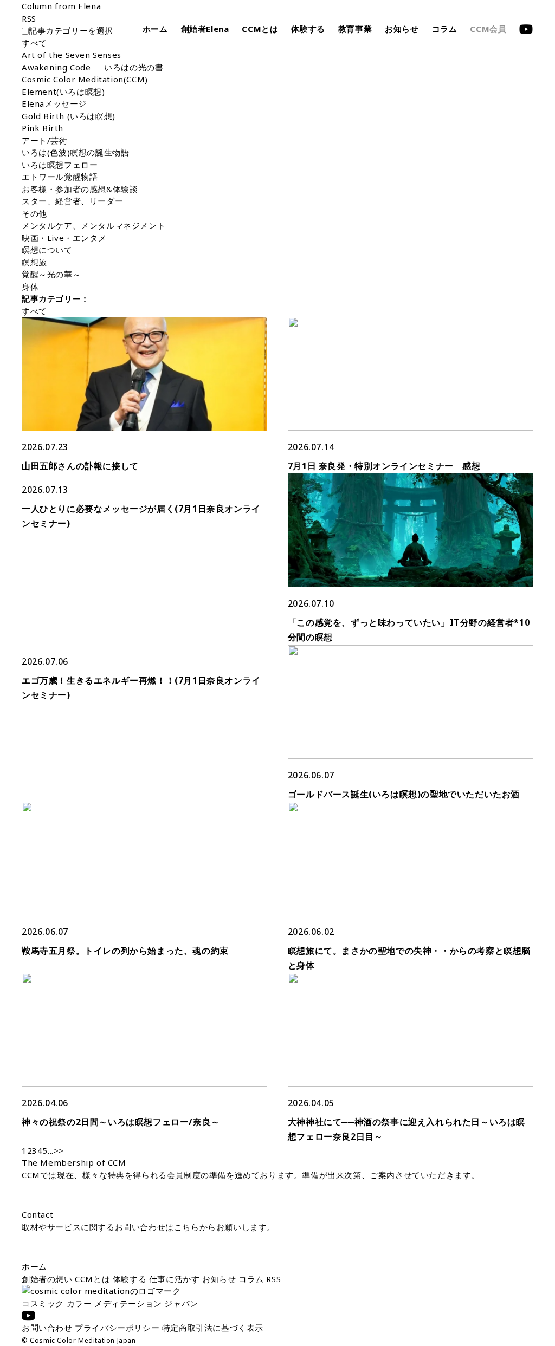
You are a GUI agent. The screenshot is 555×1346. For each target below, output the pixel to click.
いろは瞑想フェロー (60, 164)
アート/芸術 (45, 140)
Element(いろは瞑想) (63, 91)
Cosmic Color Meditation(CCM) (85, 79)
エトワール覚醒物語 (60, 176)
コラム (444, 28)
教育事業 (355, 28)
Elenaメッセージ (54, 103)
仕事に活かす (175, 1278)
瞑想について (47, 249)
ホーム (155, 28)
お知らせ (401, 28)
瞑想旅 (34, 262)
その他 (34, 213)
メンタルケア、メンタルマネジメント (93, 225)
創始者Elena (205, 28)
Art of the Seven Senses (71, 54)
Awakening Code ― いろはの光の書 (92, 67)
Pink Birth (42, 127)
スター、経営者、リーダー (72, 201)
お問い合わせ (48, 1327)
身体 (30, 286)
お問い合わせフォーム (102, 1246)
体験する (308, 28)
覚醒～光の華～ (51, 274)
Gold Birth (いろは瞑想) (68, 115)
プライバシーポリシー (118, 1327)
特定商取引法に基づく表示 (212, 1327)
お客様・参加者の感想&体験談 (80, 189)
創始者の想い (48, 1278)
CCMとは (260, 28)
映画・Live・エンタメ (64, 237)
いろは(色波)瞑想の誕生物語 (75, 152)
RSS (273, 1278)
